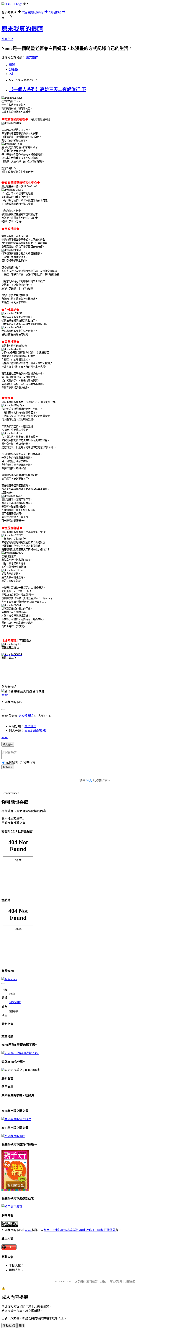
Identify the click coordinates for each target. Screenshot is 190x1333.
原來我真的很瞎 (22, 28)
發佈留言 (8, 767)
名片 (12, 73)
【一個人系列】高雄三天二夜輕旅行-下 (47, 89)
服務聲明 (130, 1281)
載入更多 (8, 744)
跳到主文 (7, 39)
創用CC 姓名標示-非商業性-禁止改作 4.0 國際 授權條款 (80, 1230)
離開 (21, 1325)
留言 (31, 715)
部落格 (13, 69)
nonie (4, 694)
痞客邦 (22, 715)
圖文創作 (32, 57)
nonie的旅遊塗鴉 (35, 730)
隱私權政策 (116, 1281)
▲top (4, 737)
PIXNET (67, 1281)
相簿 (12, 64)
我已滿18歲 (9, 1325)
